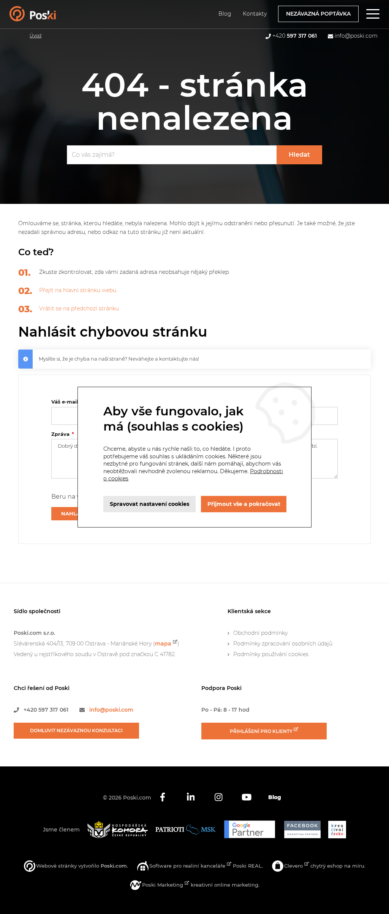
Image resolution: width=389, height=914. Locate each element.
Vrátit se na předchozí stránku (79, 308)
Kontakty (255, 13)
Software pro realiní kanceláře (188, 866)
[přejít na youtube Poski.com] (246, 797)
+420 (294, 35)
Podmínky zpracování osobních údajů (282, 643)
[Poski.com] (43, 17)
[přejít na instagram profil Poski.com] (218, 797)
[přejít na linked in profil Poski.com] (190, 797)
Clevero (294, 866)
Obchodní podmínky (260, 632)
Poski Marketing (163, 885)
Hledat (299, 154)
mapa (163, 643)
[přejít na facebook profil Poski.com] (162, 797)
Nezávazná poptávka (318, 13)
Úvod (35, 35)
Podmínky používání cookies (270, 654)
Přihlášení (262, 731)
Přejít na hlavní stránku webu (77, 290)
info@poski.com (356, 35)
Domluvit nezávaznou (76, 730)
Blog (224, 13)
